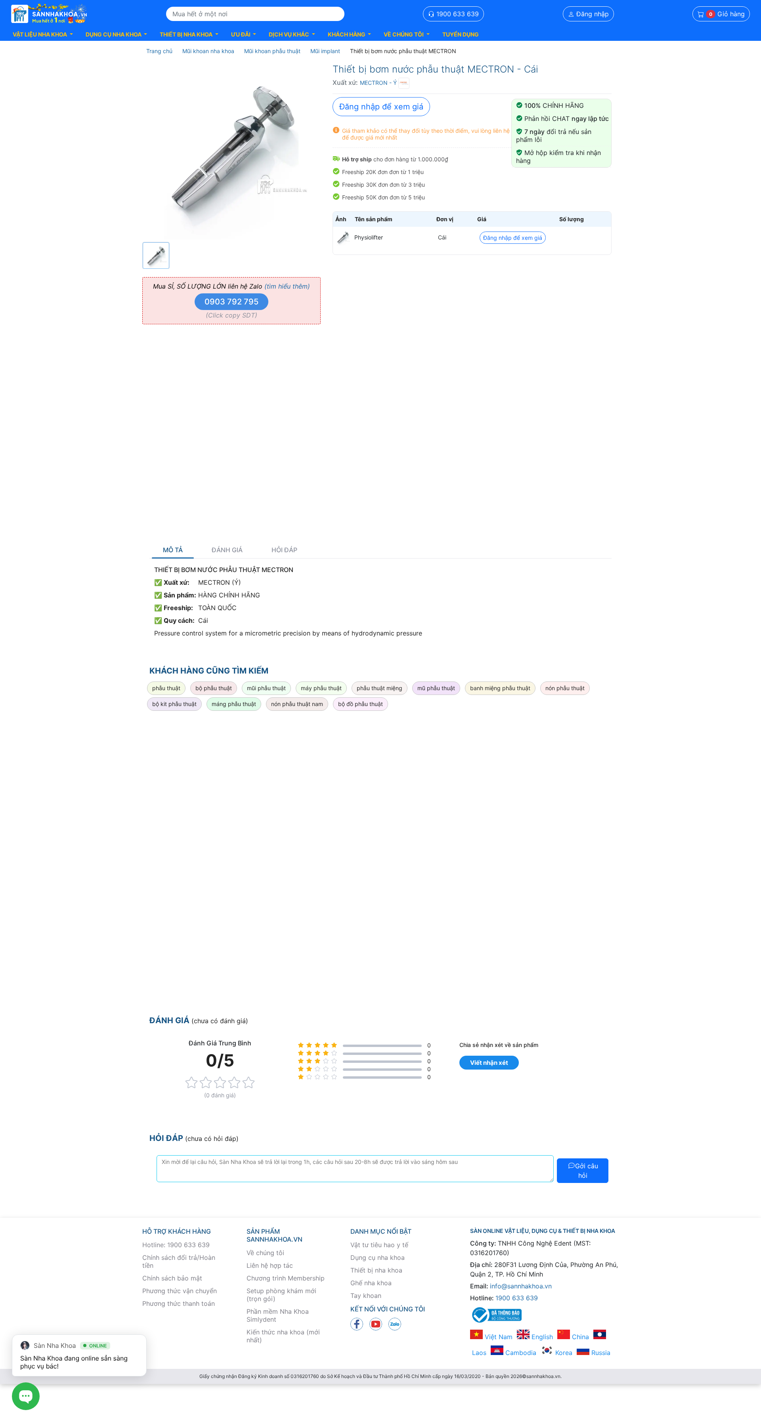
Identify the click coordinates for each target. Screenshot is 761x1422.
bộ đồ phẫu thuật (360, 703)
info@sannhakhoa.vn (521, 1286)
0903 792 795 (231, 301)
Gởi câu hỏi (586, 1170)
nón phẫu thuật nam (297, 703)
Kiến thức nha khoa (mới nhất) (283, 1336)
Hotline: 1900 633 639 (176, 1245)
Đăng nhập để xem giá (381, 106)
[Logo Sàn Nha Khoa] (49, 14)
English (541, 1337)
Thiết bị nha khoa (376, 1270)
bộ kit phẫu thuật (174, 703)
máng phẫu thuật (234, 703)
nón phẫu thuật (565, 688)
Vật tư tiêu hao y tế (379, 1245)
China (579, 1337)
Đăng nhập (591, 14)
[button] (42, 34)
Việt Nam (497, 1337)
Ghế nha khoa (371, 1283)
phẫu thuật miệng (379, 688)
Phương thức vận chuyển (179, 1291)
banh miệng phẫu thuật (500, 688)
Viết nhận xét (489, 1062)
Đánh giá (227, 550)
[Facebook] (356, 1324)
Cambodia (519, 1353)
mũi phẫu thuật (266, 688)
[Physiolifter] (343, 237)
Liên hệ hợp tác (270, 1265)
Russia (599, 1353)
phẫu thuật (166, 688)
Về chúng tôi (265, 1253)
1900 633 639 (456, 14)
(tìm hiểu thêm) (287, 286)
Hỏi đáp (284, 550)
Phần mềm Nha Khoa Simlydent (278, 1315)
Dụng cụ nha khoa (377, 1257)
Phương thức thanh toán (178, 1303)
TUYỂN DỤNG (460, 34)
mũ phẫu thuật (436, 688)
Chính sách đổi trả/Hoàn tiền (178, 1261)
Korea (562, 1353)
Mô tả (173, 550)
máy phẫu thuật (321, 688)
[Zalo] (394, 1324)
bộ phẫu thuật (213, 688)
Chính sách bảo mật (172, 1278)
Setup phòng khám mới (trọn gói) (281, 1295)
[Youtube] (375, 1324)
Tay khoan (365, 1296)
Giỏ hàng (727, 14)
